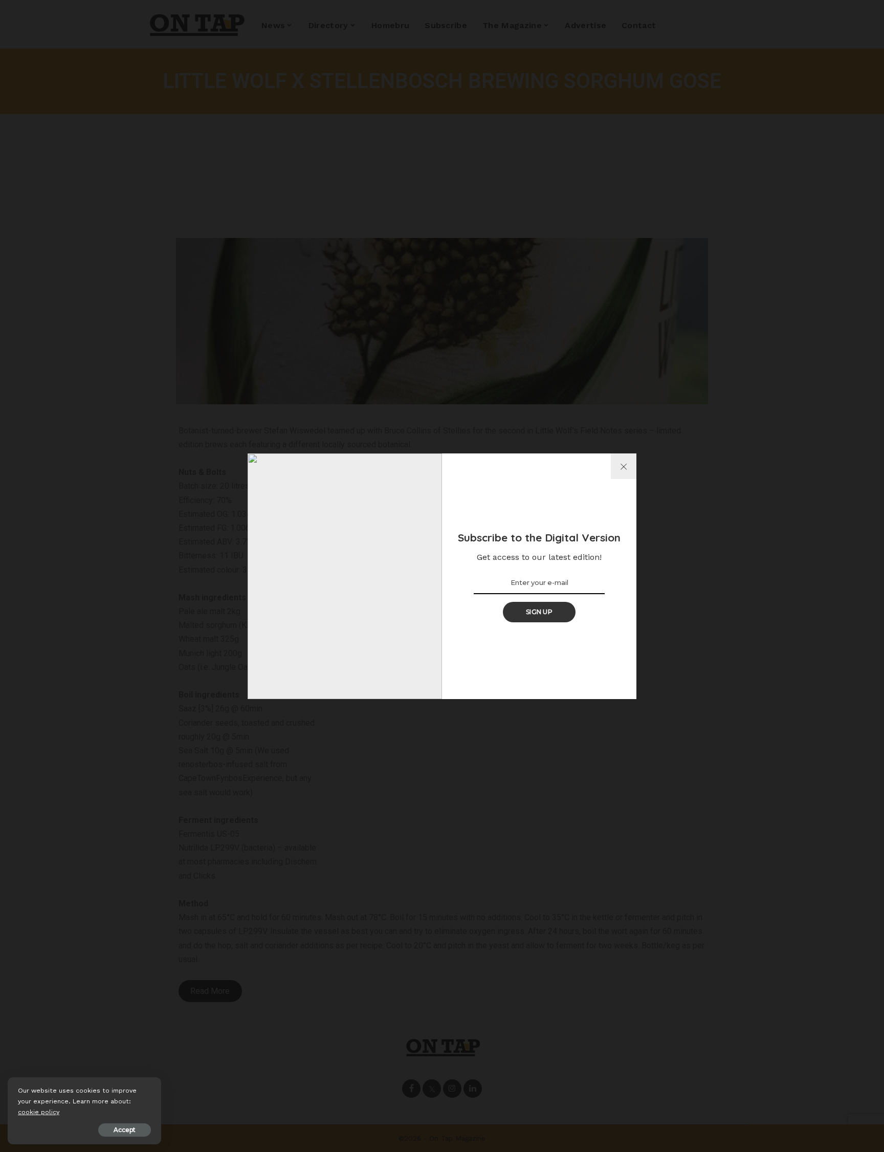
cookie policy (38, 1112)
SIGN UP (539, 612)
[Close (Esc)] (623, 466)
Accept (125, 1130)
